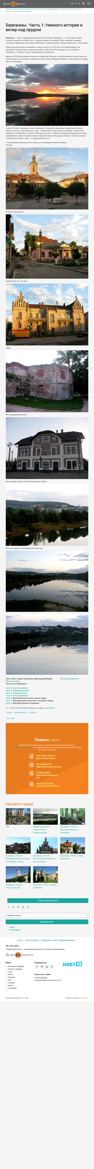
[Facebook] (37, 967)
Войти (12, 927)
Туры (10, 972)
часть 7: (29, 701)
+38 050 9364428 (40, 978)
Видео (10, 985)
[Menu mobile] (89, 4)
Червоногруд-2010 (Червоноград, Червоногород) (41, 830)
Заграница (12, 988)
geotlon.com (83, 998)
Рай (7, 827)
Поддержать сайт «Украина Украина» (58, 940)
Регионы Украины (15, 969)
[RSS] (52, 967)
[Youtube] (47, 967)
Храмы (9, 712)
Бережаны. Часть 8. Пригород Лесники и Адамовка (69, 830)
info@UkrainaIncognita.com (22, 747)
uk (72, 3)
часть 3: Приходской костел (17, 690)
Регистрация (15, 930)
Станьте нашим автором (48, 900)
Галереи (11, 983)
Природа (11, 977)
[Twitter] (42, 967)
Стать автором (32, 940)
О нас (19, 940)
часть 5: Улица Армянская (17, 696)
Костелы (33, 712)
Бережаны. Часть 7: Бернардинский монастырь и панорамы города (18, 859)
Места (10, 974)
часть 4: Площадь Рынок (16, 693)
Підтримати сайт (47, 922)
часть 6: (26, 698)
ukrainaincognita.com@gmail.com (47, 980)
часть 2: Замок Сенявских (17, 688)
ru (75, 3)
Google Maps (49, 708)
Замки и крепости (21, 712)
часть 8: (22, 703)
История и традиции (16, 966)
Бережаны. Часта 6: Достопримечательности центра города (44, 859)
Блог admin (11, 718)
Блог (10, 980)
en (79, 3)
